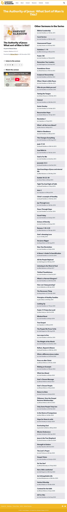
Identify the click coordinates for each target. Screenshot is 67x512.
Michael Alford (14, 54)
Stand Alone (13, 48)
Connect (28, 2)
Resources (34, 2)
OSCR (21, 506)
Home (17, 2)
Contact (47, 2)
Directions (9, 506)
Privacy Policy (16, 506)
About (22, 2)
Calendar (41, 2)
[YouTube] (65, 506)
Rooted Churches (28, 506)
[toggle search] (64, 3)
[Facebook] (62, 506)
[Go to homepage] (8, 2)
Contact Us (3, 506)
